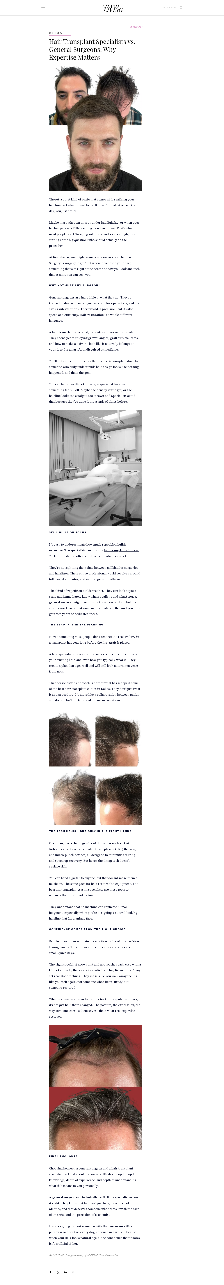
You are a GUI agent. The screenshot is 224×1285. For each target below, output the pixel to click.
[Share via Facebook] (50, 1272)
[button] (43, 8)
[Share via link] (72, 1272)
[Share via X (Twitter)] (58, 1272)
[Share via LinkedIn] (65, 1272)
